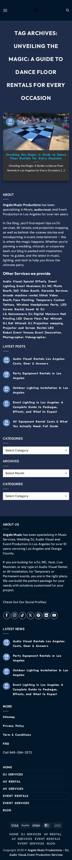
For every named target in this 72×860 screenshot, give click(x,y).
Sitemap (9, 717)
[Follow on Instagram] (14, 615)
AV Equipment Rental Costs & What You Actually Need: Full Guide (40, 424)
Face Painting (23, 300)
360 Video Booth (26, 290)
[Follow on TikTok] (22, 615)
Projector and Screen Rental (24, 328)
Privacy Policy (13, 726)
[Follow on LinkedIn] (46, 615)
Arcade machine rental (20, 295)
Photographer (13, 337)
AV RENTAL (12, 781)
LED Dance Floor (29, 318)
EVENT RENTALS (15, 796)
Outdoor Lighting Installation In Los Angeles (40, 390)
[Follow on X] (30, 615)
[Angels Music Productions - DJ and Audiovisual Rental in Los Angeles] (36, 10)
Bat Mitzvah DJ (20, 323)
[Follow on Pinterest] (38, 615)
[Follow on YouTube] (54, 615)
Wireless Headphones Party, (38, 304)
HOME (7, 767)
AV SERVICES (13, 789)
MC (49, 286)
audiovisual (42, 209)
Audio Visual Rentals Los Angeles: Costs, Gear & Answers (39, 361)
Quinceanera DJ (20, 314)
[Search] (67, 10)
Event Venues (23, 332)
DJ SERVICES (13, 774)
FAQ (6, 743)
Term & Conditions (17, 735)
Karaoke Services (54, 290)
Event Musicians (29, 286)
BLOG (7, 810)
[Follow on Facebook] (7, 615)
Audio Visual (12, 281)
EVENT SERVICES (16, 803)
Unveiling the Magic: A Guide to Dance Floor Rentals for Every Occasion (36, 156)
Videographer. (36, 337)
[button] (5, 10)
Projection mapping (48, 323)
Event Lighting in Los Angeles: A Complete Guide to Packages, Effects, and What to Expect (38, 406)
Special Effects (34, 281)
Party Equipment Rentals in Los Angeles (37, 375)
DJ (44, 286)
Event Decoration (48, 332)
